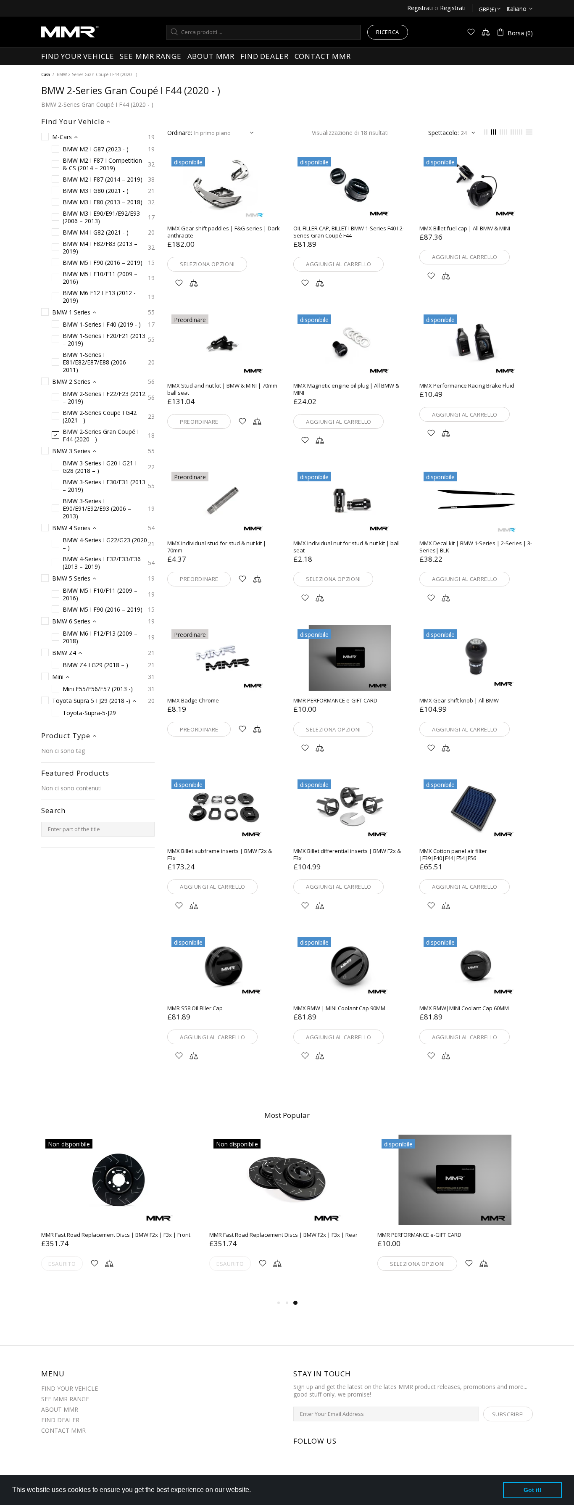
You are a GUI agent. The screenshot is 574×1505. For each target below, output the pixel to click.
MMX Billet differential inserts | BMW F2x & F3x (347, 855)
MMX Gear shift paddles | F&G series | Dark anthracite (223, 232)
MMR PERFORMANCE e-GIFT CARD (335, 700)
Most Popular (287, 1115)
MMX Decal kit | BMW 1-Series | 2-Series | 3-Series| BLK (475, 547)
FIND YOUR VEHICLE (69, 1388)
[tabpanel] (455, 1213)
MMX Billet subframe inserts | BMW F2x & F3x (219, 855)
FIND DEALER (60, 1420)
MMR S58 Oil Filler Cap (195, 1008)
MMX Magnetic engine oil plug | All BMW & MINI (346, 389)
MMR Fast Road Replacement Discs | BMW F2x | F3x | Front (115, 1234)
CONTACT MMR (63, 1430)
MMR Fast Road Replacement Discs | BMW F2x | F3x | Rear (283, 1234)
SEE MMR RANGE (65, 1399)
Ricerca (387, 32)
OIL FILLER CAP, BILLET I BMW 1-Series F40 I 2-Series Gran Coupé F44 (348, 232)
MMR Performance (70, 31)
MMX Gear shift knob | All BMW (459, 700)
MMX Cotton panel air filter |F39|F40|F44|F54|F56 (453, 855)
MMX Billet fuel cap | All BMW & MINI (464, 228)
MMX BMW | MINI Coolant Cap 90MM (339, 1008)
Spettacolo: (443, 133)
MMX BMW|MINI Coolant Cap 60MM (464, 1008)
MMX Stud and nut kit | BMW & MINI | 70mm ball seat (222, 389)
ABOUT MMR (59, 1409)
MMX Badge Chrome (193, 700)
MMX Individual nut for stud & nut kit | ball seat (346, 547)
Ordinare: (179, 133)
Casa (45, 74)
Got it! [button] (533, 1490)
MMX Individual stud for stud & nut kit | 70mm (216, 547)
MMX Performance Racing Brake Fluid (466, 385)
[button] (254, 1490)
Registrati (420, 8)
